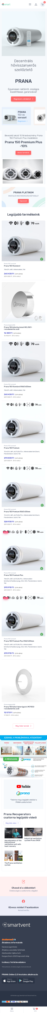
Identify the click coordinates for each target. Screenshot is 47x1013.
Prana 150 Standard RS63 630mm (17, 387)
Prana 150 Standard (12, 266)
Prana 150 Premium (11, 448)
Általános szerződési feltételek (13, 950)
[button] (23, 171)
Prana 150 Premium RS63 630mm (17, 512)
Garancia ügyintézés (9, 947)
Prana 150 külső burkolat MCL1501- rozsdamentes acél (18, 328)
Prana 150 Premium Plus (13, 575)
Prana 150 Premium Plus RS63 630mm (19, 641)
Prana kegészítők (9, 325)
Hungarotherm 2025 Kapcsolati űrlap (15, 956)
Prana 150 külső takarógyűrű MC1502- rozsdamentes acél (19, 708)
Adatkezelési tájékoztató (11, 953)
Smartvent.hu (31, 995)
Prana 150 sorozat (10, 263)
